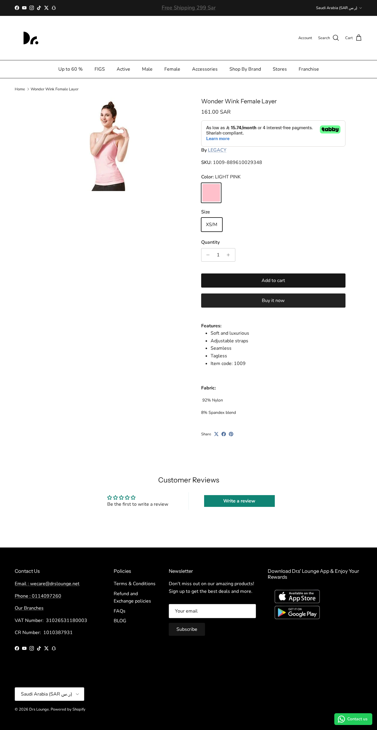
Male (147, 69)
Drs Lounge (39, 709)
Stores (280, 69)
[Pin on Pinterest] (231, 434)
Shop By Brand (245, 69)
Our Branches (29, 608)
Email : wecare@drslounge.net (47, 583)
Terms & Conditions (135, 583)
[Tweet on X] (216, 434)
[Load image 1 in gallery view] (110, 144)
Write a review (239, 501)
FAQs (119, 611)
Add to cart (273, 280)
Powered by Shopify (68, 709)
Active (123, 69)
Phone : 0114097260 (38, 596)
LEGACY (217, 150)
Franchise (309, 69)
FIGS (100, 69)
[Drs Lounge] (31, 38)
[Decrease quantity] (206, 254)
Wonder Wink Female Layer (55, 89)
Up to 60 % (70, 69)
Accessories (205, 69)
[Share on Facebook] (223, 434)
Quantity (210, 242)
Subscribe (186, 629)
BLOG (120, 621)
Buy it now (273, 300)
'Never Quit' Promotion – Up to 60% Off (188, 9)
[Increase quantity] (230, 254)
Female (172, 69)
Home (20, 89)
